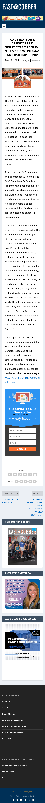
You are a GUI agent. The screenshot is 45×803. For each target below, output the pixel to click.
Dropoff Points (8, 714)
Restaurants (7, 778)
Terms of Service (29, 796)
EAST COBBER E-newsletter (14, 726)
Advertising (7, 708)
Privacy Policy (15, 796)
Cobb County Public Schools (14, 765)
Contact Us (7, 739)
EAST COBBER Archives (12, 733)
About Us (6, 702)
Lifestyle (25, 60)
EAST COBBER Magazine (13, 720)
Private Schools (9, 772)
